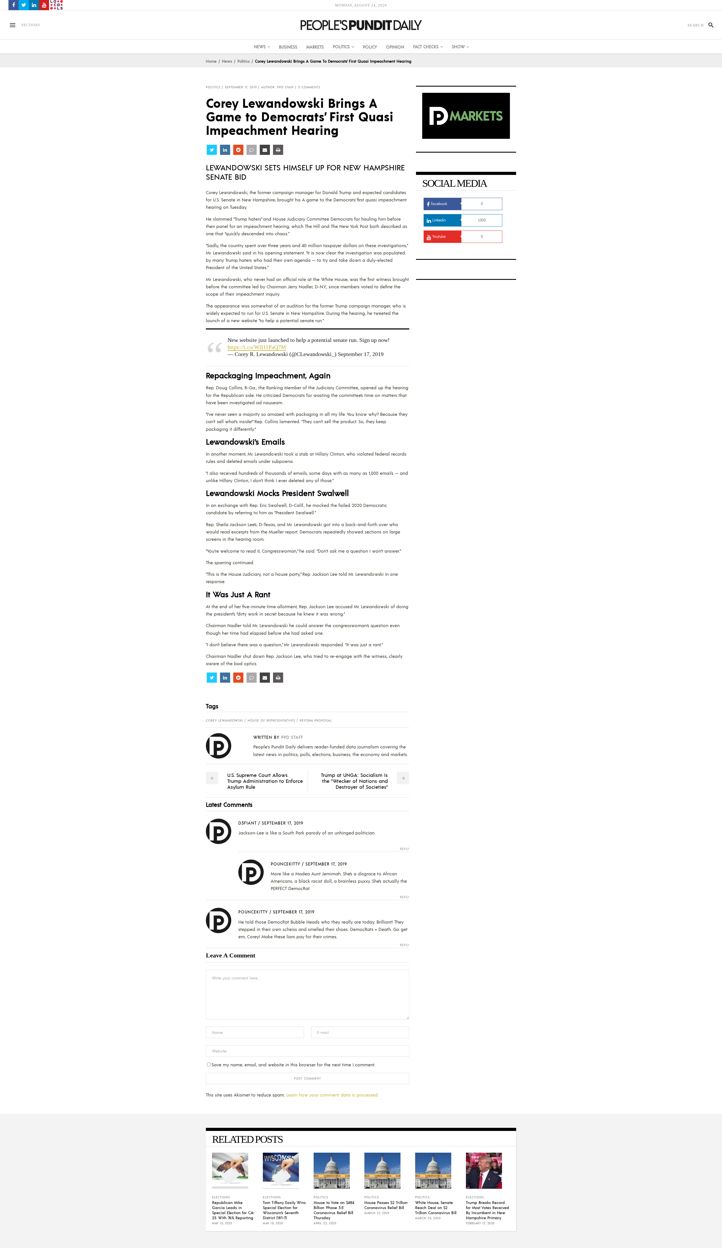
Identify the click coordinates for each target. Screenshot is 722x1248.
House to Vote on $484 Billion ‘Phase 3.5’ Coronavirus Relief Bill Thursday (334, 1210)
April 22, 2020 (325, 1223)
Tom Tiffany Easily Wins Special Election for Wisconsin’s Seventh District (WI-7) (284, 1210)
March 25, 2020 (428, 1218)
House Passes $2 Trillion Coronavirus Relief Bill (386, 1205)
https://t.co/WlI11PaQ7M (257, 347)
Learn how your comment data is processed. (332, 1095)
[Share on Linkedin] (225, 150)
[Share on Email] (265, 150)
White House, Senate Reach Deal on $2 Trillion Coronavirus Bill (435, 1207)
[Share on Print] (278, 150)
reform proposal (316, 720)
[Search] (709, 25)
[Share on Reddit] (238, 150)
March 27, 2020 (376, 1213)
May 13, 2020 (222, 1223)
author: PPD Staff (277, 87)
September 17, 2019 (241, 87)
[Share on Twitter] (212, 150)
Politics (243, 60)
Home (211, 60)
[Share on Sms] (251, 150)
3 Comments (309, 87)
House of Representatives (271, 720)
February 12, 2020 (480, 1223)
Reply (404, 849)
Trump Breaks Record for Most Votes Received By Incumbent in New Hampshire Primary (487, 1210)
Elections (221, 1197)
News (227, 60)
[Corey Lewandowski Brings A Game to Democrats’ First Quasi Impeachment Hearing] (223, 746)
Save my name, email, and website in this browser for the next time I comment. (293, 1064)
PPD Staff (292, 737)
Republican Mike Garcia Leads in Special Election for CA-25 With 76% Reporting (233, 1210)
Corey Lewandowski (224, 720)
